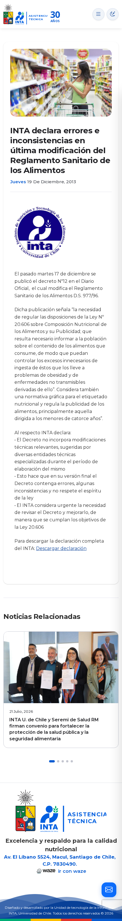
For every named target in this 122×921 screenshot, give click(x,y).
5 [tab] (72, 761)
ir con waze (71, 871)
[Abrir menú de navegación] (98, 14)
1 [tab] (52, 761)
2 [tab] (58, 761)
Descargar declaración (61, 548)
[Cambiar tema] (113, 14)
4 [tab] (67, 761)
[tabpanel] (61, 690)
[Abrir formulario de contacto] (109, 889)
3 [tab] (63, 761)
